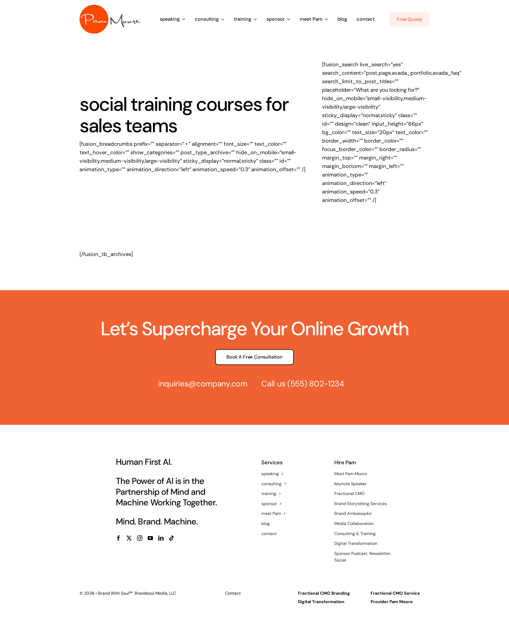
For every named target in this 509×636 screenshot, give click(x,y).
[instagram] (139, 538)
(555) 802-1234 (315, 383)
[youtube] (150, 538)
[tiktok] (171, 538)
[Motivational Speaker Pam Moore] (110, 7)
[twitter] (129, 538)
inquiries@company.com (203, 383)
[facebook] (118, 538)
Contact (233, 593)
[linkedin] (161, 538)
